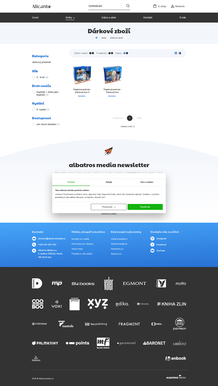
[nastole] (66, 324)
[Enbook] (176, 358)
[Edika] (122, 304)
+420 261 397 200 (47, 244)
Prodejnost (101, 53)
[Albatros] (161, 283)
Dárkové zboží (116, 38)
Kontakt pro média (80, 239)
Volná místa (77, 249)
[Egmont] (134, 283)
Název (119, 53)
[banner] (46, 6)
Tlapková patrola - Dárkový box (112, 90)
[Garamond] (126, 343)
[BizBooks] (83, 283)
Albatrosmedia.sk (119, 244)
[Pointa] (77, 343)
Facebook (161, 244)
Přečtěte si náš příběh (82, 254)
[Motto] (181, 283)
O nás (183, 17)
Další (139, 118)
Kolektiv (82, 96)
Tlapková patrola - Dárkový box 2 (82, 90)
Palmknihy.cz (117, 249)
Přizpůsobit (107, 207)
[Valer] (108, 283)
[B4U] (96, 324)
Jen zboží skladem (48, 124)
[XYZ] (98, 304)
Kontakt (147, 17)
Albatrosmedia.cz (119, 239)
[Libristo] (180, 343)
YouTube (160, 250)
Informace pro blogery (82, 244)
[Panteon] (180, 324)
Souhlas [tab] (71, 182)
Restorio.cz (116, 254)
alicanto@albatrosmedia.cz (52, 238)
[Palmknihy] (45, 343)
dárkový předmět (41, 62)
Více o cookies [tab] (146, 182)
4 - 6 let (42, 77)
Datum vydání (81, 53)
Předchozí (118, 118)
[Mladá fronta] (103, 343)
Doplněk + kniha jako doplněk (47, 93)
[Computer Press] (74, 304)
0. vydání (42, 109)
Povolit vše (145, 207)
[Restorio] (36, 358)
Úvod (35, 17)
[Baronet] (154, 343)
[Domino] (37, 283)
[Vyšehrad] (39, 324)
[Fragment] (129, 324)
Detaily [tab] (109, 182)
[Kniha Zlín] (172, 304)
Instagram (161, 238)
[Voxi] (56, 304)
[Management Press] (57, 283)
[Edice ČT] (156, 324)
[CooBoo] (37, 304)
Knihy (69, 17)
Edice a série (109, 17)
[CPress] (143, 304)
